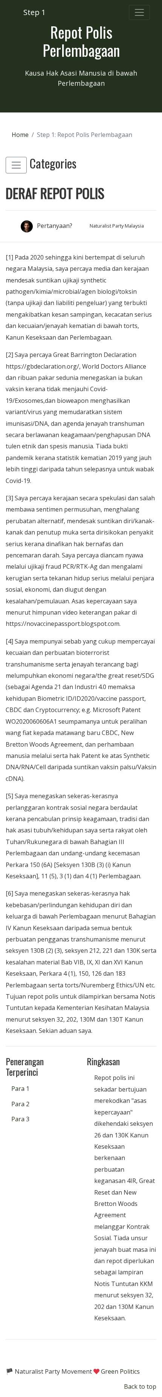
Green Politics (120, 1371)
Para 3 (20, 1119)
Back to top (140, 1386)
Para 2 (20, 1104)
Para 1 (20, 1088)
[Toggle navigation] (139, 12)
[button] (16, 165)
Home (20, 135)
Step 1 (34, 12)
